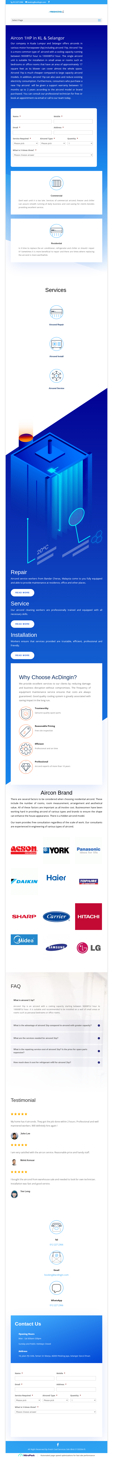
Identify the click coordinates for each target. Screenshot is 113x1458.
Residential (56, 243)
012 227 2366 (18, 2)
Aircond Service (56, 388)
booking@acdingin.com (56, 1274)
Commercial (56, 196)
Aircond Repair (56, 324)
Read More (22, 592)
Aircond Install (56, 356)
